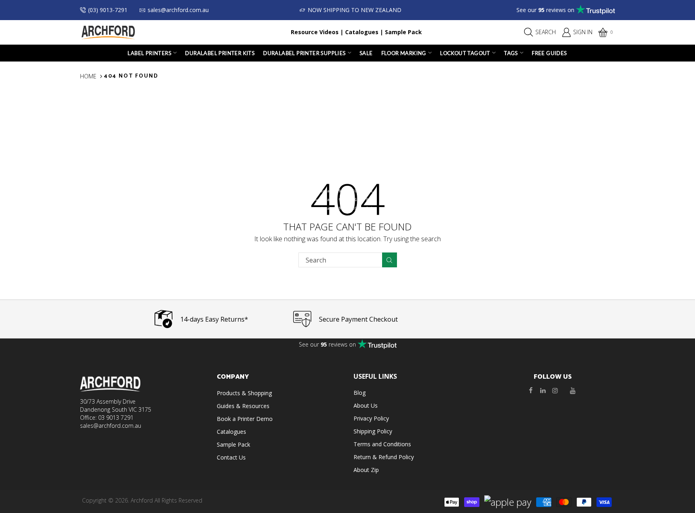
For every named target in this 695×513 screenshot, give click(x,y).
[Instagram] (555, 390)
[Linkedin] (543, 390)
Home (88, 76)
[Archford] (108, 31)
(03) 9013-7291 (107, 10)
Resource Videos (315, 32)
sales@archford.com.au (178, 10)
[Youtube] (573, 390)
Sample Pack (403, 32)
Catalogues (361, 32)
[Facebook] (531, 390)
